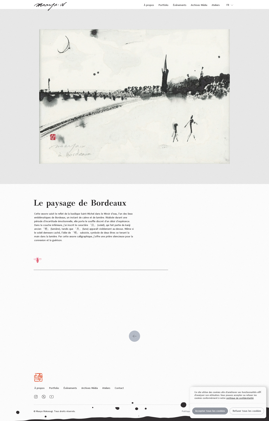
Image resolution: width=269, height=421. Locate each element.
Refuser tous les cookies (247, 411)
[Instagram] (36, 396)
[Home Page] (50, 4)
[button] (229, 5)
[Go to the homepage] (38, 377)
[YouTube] (51, 396)
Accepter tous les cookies (210, 411)
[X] (43, 396)
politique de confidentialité (240, 398)
